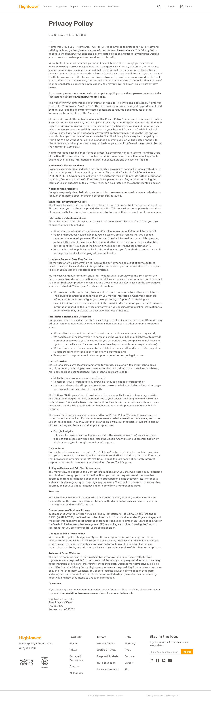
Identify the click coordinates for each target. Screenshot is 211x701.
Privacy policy (27, 643)
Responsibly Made (107, 656)
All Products (77, 672)
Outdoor (75, 666)
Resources (99, 6)
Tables (73, 649)
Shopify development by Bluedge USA (163, 695)
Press (127, 649)
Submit (187, 652)
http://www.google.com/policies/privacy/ (132, 434)
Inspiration (61, 6)
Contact (129, 656)
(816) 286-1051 (27, 648)
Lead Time (113, 6)
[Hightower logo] (30, 638)
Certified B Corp (106, 649)
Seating (74, 643)
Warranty (129, 643)
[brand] (30, 6)
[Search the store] (159, 6)
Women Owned (106, 643)
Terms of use (45, 643)
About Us (86, 6)
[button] (185, 6)
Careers (129, 662)
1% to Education (106, 662)
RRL (126, 669)
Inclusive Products (107, 669)
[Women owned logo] (26, 662)
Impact (74, 6)
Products (48, 6)
